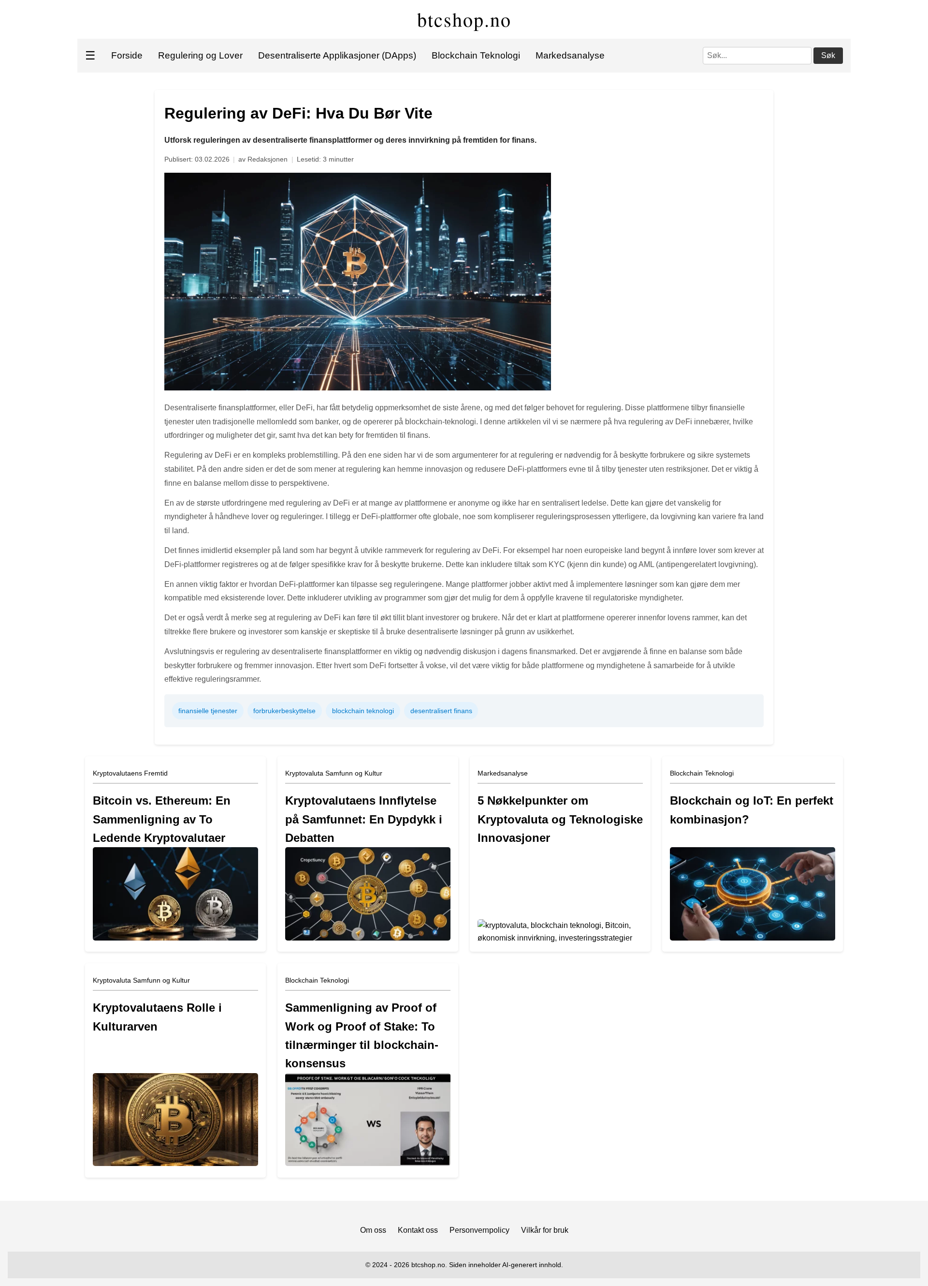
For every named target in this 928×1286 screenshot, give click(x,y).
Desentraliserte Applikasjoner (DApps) (337, 55)
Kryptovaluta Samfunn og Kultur (333, 773)
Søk (828, 55)
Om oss (373, 1230)
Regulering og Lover (200, 55)
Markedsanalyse (570, 55)
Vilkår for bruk (544, 1230)
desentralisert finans (441, 711)
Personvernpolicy (479, 1230)
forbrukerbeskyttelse (284, 711)
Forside (127, 55)
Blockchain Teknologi (476, 55)
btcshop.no (464, 19)
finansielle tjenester (207, 711)
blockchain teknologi (363, 711)
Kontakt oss (418, 1230)
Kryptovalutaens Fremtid (130, 773)
